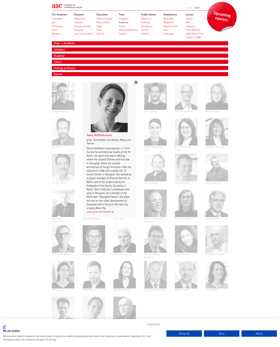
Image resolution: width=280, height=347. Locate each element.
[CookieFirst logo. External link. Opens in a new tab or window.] (4, 327)
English (197, 7)
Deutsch (189, 7)
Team (57, 43)
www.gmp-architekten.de (100, 211)
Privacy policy (153, 324)
